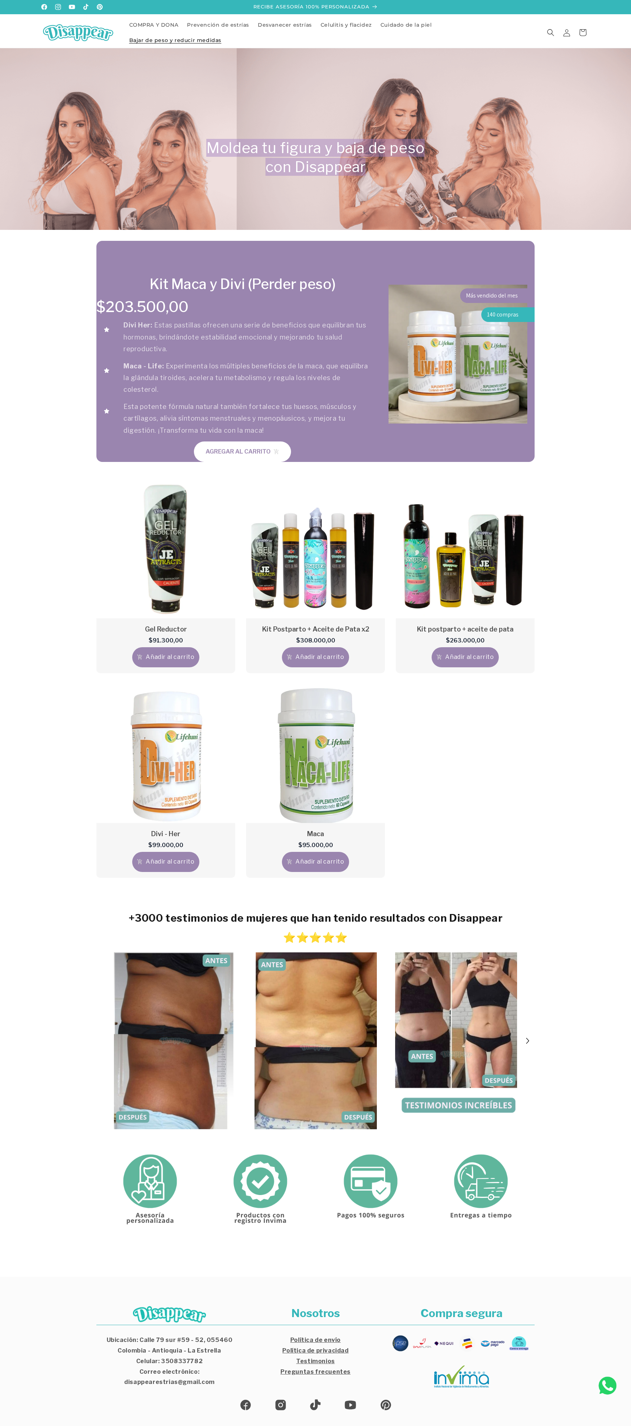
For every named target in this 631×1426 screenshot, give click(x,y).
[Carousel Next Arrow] (528, 1041)
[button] (551, 32)
